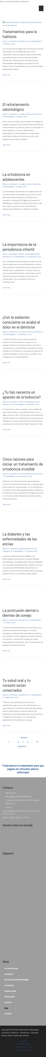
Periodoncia (9, 985)
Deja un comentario (10, 41)
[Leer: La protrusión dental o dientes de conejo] (23, 598)
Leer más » (7, 74)
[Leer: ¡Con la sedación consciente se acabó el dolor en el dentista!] (23, 305)
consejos (22, 114)
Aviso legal (23, 1041)
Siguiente (23, 746)
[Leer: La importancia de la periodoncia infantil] (23, 232)
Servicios (8, 1002)
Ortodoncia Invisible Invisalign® (16, 980)
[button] (23, 974)
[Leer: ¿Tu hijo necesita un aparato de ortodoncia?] (23, 380)
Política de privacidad (23, 1047)
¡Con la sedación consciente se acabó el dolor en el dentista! (21, 322)
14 (37, 742)
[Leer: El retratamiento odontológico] (23, 92)
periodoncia (23, 41)
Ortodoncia (8, 974)
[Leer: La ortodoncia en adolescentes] (23, 162)
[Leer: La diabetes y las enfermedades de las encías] (23, 522)
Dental (28, 114)
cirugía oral (23, 332)
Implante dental (10, 991)
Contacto (8, 1014)
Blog (6, 1008)
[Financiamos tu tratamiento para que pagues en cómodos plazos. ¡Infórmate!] (23, 761)
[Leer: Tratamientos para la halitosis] (23, 24)
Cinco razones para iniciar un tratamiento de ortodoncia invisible (23, 464)
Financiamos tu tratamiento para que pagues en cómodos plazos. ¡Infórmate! (23, 769)
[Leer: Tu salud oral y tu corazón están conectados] (23, 668)
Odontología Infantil (32, 254)
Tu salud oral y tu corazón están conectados (17, 685)
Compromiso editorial (23, 1050)
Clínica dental (9, 997)
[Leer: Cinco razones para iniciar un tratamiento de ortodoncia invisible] (23, 447)
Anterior (23, 737)
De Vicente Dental (11, 968)
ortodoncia (36, 184)
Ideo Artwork (24, 1035)
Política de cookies (23, 1044)
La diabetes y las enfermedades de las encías (20, 539)
